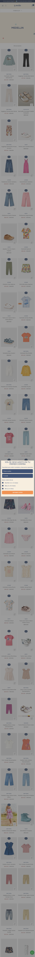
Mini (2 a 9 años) (9, 489)
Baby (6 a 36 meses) (11, 486)
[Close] (32, 462)
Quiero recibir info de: (8, 480)
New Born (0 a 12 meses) (12, 483)
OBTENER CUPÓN (17, 493)
